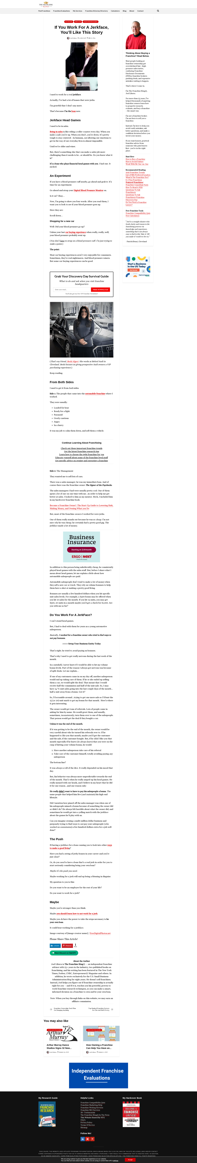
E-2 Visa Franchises (134, 180)
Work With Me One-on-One (137, 164)
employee (78, 21)
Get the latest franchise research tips (81, 451)
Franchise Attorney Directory (96, 11)
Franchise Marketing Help (91, 1105)
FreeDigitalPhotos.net (100, 933)
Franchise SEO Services (90, 1110)
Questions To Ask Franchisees (133, 196)
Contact (140, 11)
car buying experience (75, 232)
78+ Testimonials (88, 1113)
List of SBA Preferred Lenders (138, 175)
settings (115, 1161)
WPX (103, 1118)
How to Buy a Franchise (135, 159)
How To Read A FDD (134, 187)
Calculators (115, 11)
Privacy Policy (86, 1122)
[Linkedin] (83, 1139)
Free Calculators (132, 216)
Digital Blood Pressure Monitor (88, 190)
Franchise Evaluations (61, 11)
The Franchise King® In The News (95, 1115)
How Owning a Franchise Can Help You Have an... (99, 1046)
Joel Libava (73, 38)
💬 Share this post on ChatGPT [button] (64, 953)
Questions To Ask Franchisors (133, 191)
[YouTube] (87, 1139)
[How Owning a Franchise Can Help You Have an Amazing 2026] (101, 1033)
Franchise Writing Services (92, 1108)
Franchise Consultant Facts (137, 185)
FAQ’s (83, 1120)
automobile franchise (95, 393)
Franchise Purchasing (90, 21)
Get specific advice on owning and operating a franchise (81, 460)
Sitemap (84, 1127)
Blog (124, 11)
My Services (77, 11)
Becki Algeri (72, 361)
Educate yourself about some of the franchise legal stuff (81, 457)
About (131, 11)
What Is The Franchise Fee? (137, 177)
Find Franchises (44, 11)
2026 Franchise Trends (135, 172)
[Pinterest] (92, 1139)
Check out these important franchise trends (81, 448)
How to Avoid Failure (134, 162)
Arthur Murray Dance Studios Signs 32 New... (59, 1046)
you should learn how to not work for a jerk (77, 913)
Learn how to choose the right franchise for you (81, 454)
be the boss (68, 21)
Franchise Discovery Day (135, 198)
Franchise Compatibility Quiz (138, 213)
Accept (130, 1160)
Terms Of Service (88, 1125)
